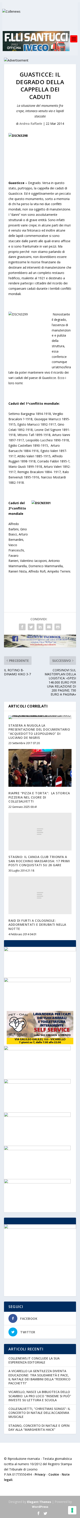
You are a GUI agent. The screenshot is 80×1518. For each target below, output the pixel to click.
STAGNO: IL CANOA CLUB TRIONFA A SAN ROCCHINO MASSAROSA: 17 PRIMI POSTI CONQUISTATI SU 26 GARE (39, 861)
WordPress (40, 1507)
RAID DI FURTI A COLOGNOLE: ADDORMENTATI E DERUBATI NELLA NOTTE (37, 924)
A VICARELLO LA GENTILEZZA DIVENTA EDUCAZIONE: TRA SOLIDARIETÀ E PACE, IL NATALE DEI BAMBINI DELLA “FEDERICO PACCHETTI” (39, 1377)
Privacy (40, 1474)
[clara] (37, 1049)
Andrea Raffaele (30, 123)
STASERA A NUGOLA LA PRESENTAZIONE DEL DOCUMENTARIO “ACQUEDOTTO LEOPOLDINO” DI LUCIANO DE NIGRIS (39, 731)
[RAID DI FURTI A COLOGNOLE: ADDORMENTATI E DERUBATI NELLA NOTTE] (40, 895)
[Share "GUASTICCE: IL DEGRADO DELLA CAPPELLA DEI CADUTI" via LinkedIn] (40, 626)
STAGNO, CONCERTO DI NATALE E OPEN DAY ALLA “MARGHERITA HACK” (39, 1427)
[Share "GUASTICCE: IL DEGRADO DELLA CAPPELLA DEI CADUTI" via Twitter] (31, 626)
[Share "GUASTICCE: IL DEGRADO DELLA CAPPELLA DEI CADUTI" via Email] (48, 626)
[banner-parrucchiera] (37, 1182)
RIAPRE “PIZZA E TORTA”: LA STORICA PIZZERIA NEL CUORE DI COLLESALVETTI (39, 797)
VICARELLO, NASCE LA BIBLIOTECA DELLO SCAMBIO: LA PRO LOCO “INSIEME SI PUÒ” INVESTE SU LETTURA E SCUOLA (39, 1396)
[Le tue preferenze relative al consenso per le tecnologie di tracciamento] (72, 1510)
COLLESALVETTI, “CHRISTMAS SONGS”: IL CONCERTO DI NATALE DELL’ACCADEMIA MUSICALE (39, 1413)
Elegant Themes (39, 1502)
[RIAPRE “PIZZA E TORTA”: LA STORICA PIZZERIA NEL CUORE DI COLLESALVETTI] (40, 768)
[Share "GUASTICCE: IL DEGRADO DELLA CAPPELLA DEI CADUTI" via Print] (57, 626)
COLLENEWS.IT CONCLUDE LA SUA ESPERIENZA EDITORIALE (34, 1360)
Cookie (53, 1474)
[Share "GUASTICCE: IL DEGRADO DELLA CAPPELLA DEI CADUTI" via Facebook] (22, 626)
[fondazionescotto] (37, 1116)
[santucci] (37, 1149)
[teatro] (37, 1082)
